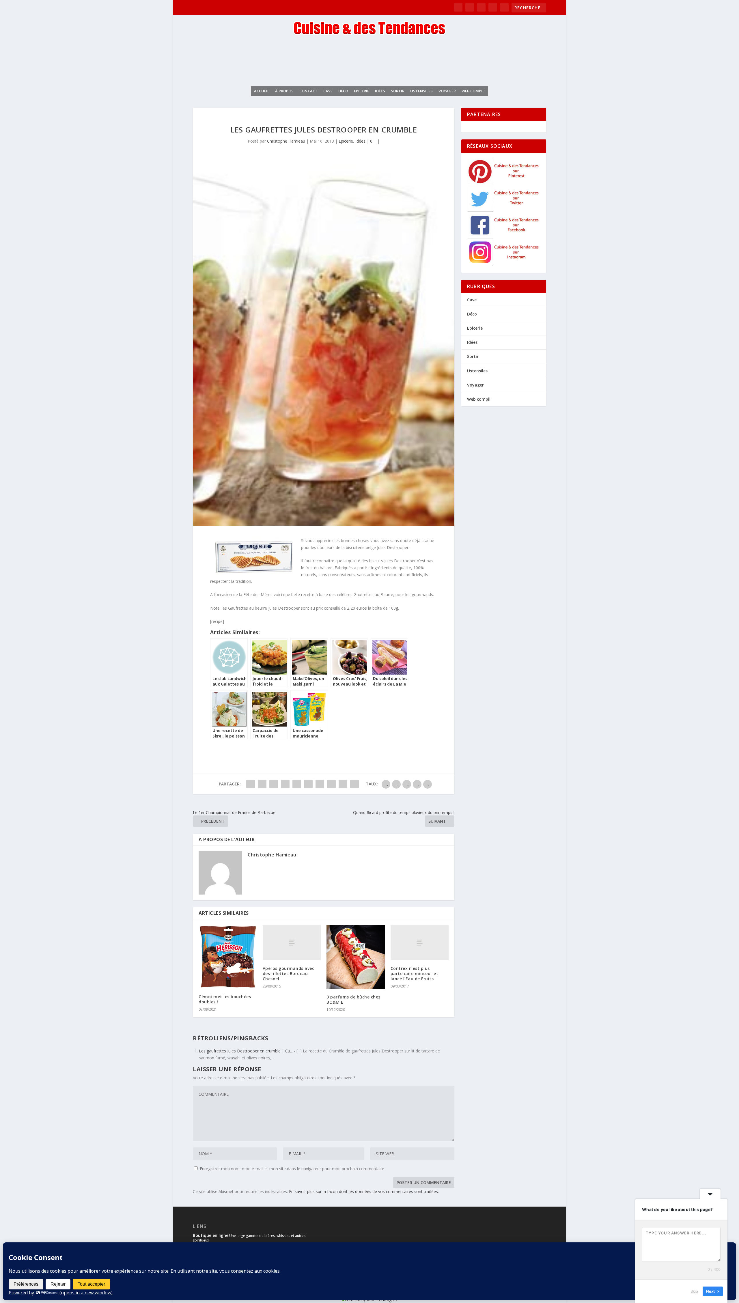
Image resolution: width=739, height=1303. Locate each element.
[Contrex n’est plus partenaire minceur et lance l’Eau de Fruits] (420, 942)
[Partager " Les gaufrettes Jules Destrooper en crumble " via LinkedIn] (308, 784)
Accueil (261, 91)
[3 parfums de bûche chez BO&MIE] (355, 957)
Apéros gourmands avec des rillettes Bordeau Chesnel (288, 973)
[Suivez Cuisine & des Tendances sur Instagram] (503, 264)
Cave (328, 91)
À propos (284, 91)
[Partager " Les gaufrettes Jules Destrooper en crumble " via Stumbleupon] (331, 784)
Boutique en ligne (210, 1235)
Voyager (447, 91)
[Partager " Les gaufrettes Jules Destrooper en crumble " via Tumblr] (285, 784)
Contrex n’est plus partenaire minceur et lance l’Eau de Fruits (414, 973)
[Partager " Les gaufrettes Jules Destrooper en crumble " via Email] (343, 784)
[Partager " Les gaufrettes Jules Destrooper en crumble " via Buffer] (320, 784)
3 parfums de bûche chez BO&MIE (353, 999)
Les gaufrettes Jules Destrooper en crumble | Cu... (246, 1051)
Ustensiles (421, 91)
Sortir (397, 91)
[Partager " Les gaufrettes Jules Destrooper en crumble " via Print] (354, 784)
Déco (343, 91)
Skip (694, 1291)
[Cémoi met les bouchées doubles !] (228, 956)
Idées (380, 91)
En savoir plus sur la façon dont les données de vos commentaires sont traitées (363, 1191)
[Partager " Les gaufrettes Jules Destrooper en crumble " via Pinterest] (297, 784)
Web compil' (473, 91)
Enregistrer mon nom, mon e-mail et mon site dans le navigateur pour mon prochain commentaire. (292, 1168)
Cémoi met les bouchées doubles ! (225, 999)
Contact (308, 91)
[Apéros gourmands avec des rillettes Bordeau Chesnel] (292, 942)
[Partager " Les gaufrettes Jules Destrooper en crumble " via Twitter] (262, 784)
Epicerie (361, 91)
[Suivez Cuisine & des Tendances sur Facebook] (503, 237)
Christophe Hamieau (286, 141)
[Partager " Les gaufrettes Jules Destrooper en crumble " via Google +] (273, 784)
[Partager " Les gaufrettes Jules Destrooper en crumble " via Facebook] (250, 784)
